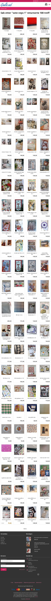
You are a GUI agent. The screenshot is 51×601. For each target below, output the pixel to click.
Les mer (36, 596)
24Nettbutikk (28, 599)
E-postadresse (4, 559)
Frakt (12, 582)
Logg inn (3, 542)
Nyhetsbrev (38, 582)
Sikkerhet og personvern (29, 582)
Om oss (2, 540)
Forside (2, 8)
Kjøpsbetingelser (18, 582)
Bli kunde (3, 538)
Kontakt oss (3, 543)
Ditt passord (3, 564)
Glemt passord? (22, 569)
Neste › (25, 528)
